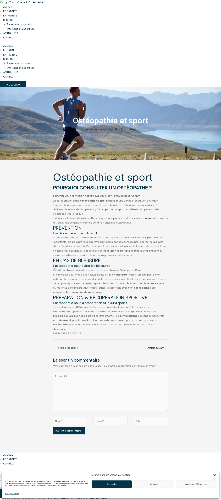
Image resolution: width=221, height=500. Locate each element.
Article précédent (65, 347)
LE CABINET (10, 11)
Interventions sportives (21, 29)
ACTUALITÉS (10, 33)
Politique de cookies (12, 494)
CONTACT (9, 37)
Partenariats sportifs (19, 24)
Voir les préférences (196, 484)
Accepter (111, 484)
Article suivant (157, 347)
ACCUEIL (8, 7)
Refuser (154, 484)
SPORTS (8, 20)
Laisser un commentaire (99, 129)
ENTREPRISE (10, 15)
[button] (214, 475)
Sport (118, 129)
